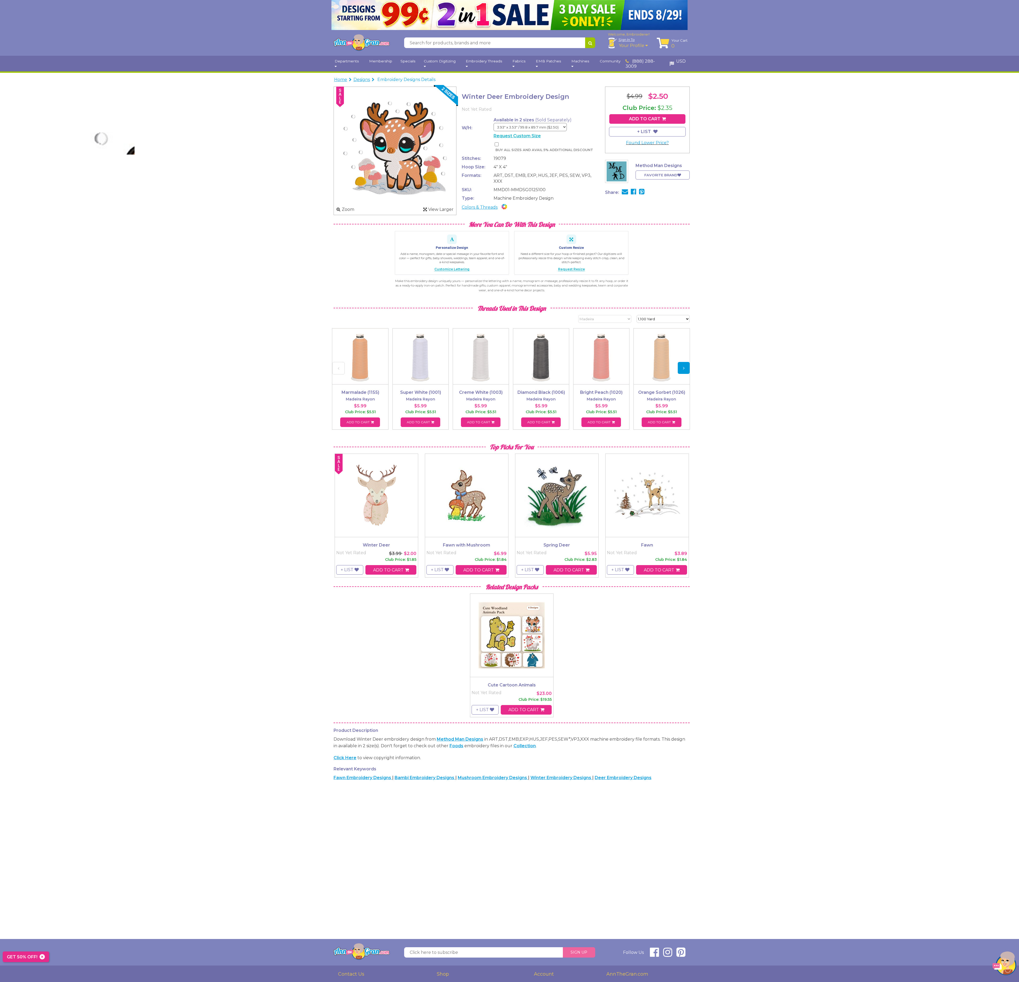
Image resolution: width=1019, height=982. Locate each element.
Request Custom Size (517, 135)
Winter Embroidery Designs (561, 777)
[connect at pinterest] (680, 954)
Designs (361, 79)
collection (524, 745)
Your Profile (632, 45)
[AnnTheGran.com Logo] (361, 43)
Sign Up (579, 952)
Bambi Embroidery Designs (425, 777)
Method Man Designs (460, 739)
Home (340, 79)
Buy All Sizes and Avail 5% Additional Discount (544, 150)
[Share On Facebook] (633, 192)
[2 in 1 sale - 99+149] (509, 15)
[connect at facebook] (654, 954)
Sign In (627, 39)
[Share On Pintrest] (642, 192)
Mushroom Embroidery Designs (493, 777)
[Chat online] (1004, 964)
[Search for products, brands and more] (590, 42)
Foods (456, 745)
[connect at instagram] (667, 954)
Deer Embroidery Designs (623, 777)
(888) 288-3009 (640, 64)
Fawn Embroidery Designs (363, 777)
